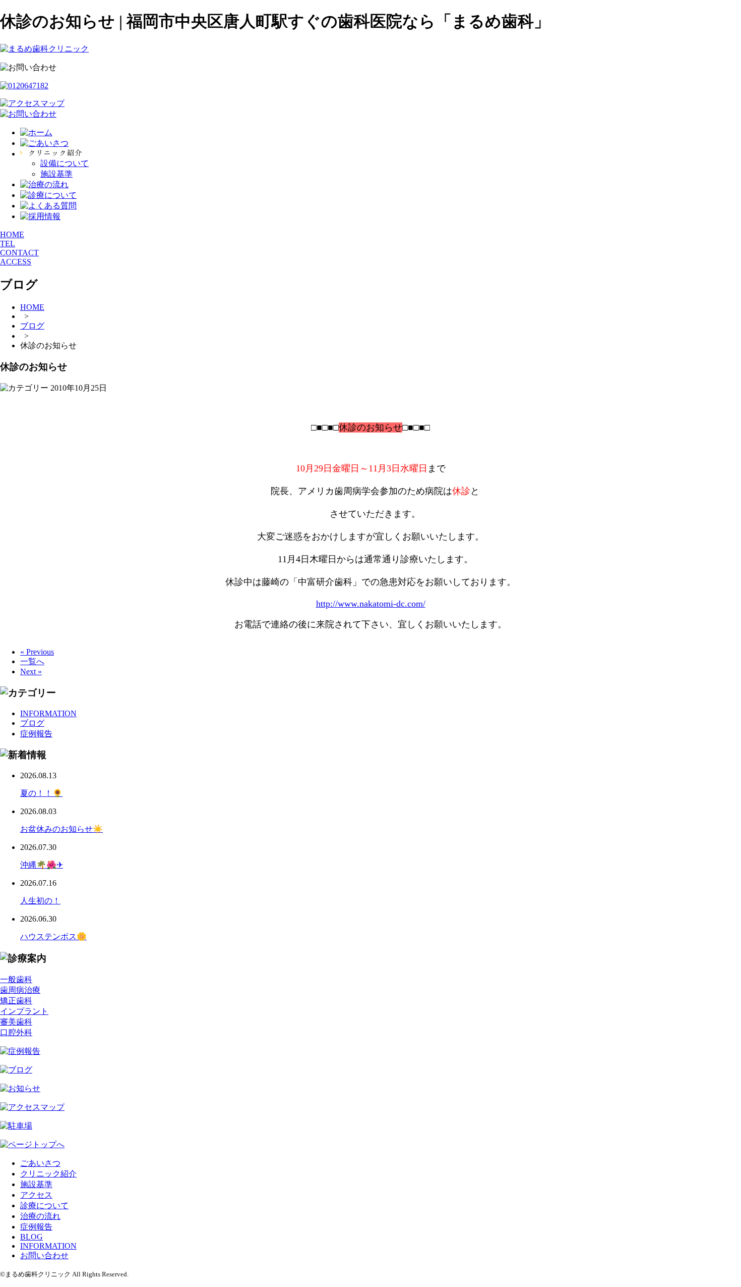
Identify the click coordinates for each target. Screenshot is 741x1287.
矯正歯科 (16, 1000)
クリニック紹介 (48, 1173)
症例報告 (36, 733)
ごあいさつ (40, 1163)
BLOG (31, 1236)
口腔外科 (16, 1032)
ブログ (32, 723)
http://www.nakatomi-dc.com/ (370, 604)
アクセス (36, 1195)
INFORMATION (48, 713)
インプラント (24, 1011)
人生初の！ (40, 900)
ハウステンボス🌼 (53, 936)
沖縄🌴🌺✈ (41, 865)
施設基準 (56, 174)
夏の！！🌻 (41, 793)
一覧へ (32, 661)
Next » (31, 671)
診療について (44, 1205)
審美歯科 (16, 1021)
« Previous (37, 652)
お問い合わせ (44, 1255)
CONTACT (19, 252)
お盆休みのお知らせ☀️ (61, 829)
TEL (7, 243)
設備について (64, 163)
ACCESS (15, 261)
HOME (12, 234)
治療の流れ (40, 1216)
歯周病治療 (20, 990)
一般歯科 (16, 979)
